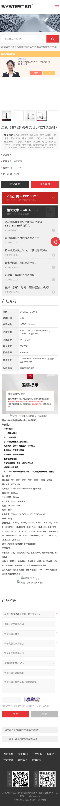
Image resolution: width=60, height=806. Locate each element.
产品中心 (37, 754)
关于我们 (23, 754)
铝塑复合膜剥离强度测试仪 (19, 275)
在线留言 (23, 760)
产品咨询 (15, 184)
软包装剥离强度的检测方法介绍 (22, 238)
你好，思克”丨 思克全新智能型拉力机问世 (28, 287)
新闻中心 (51, 754)
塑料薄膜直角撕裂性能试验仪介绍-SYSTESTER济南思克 (24, 224)
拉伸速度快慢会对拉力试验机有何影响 (26, 250)
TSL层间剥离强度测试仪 (25, 739)
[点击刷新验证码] (32, 699)
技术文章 (8, 760)
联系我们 (45, 184)
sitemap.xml (34, 796)
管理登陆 (42, 800)
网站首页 (8, 754)
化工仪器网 (29, 800)
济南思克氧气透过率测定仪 (26, 729)
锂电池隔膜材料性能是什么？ (21, 262)
